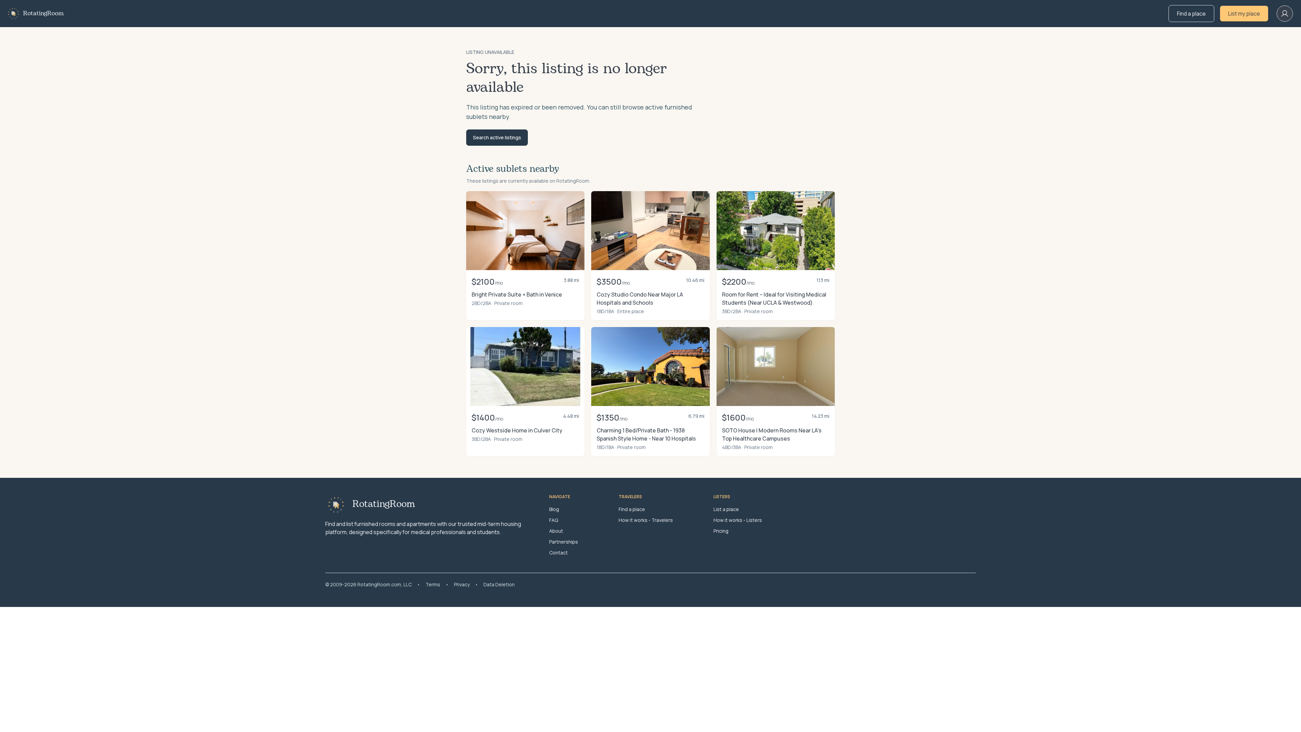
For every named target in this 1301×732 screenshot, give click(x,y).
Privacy (462, 584)
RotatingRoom (43, 14)
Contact (558, 552)
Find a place (1191, 13)
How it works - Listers (738, 520)
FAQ (553, 520)
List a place (726, 509)
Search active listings (497, 137)
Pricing (721, 531)
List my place (1244, 13)
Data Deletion (499, 584)
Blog (554, 509)
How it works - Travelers (646, 520)
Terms (433, 584)
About (556, 531)
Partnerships (563, 541)
